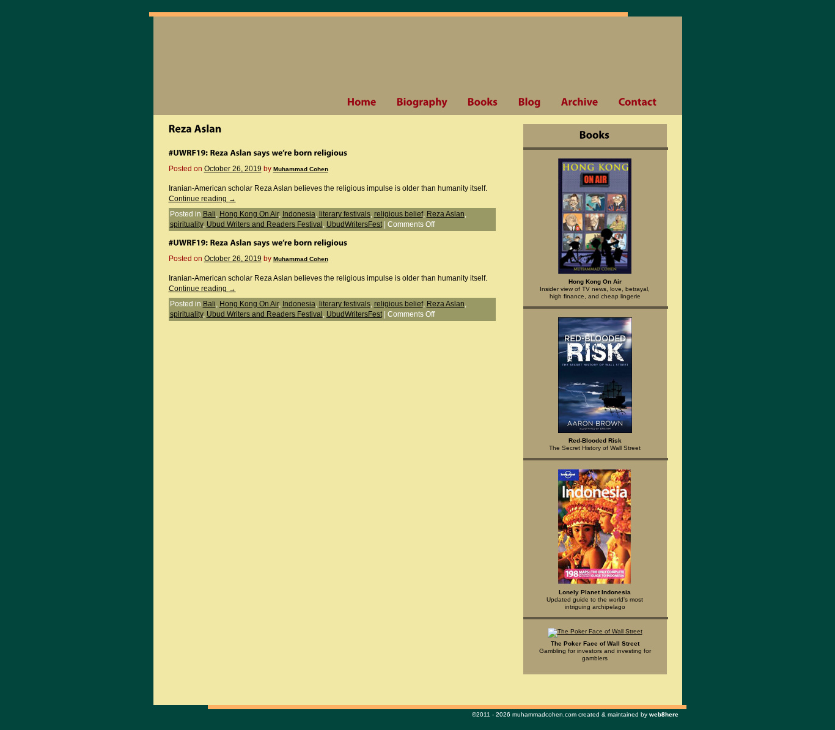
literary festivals (344, 214)
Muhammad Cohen (300, 169)
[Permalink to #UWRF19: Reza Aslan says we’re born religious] (258, 152)
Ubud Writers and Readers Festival (265, 224)
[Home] (362, 102)
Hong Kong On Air (249, 214)
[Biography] (421, 102)
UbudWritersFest (354, 224)
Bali (209, 214)
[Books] (482, 102)
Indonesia (298, 214)
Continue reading (202, 198)
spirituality (186, 224)
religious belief (398, 214)
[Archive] (579, 102)
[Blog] (529, 102)
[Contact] (637, 102)
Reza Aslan (446, 214)
